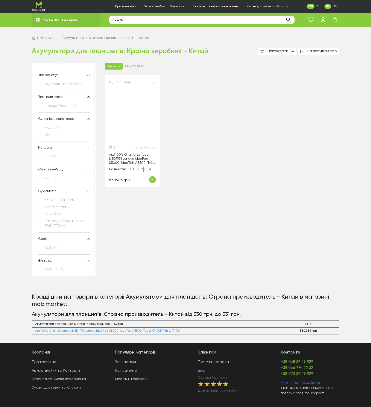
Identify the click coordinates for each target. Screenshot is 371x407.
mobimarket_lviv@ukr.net (300, 383)
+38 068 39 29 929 (297, 362)
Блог (202, 370)
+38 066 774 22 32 (297, 368)
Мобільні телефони (131, 379)
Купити (152, 179)
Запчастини (125, 362)
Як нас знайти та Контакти (164, 6)
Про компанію (125, 6)
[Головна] (33, 38)
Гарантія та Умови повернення (215, 6)
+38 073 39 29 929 (297, 374)
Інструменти (126, 370)
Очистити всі (135, 66)
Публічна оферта (213, 362)
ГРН (310, 6)
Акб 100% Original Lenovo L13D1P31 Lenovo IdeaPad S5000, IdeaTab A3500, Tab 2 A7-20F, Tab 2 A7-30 (131, 159)
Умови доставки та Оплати (267, 6)
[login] (323, 20)
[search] (288, 20)
